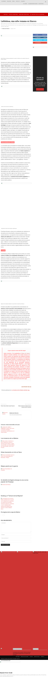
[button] (45, 1)
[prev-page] (1, 515)
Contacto (31, 656)
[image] (40, 66)
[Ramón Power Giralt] (24, 666)
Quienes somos (37, 656)
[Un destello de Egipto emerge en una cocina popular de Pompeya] (16, 472)
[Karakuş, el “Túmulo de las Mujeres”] (16, 488)
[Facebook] (2, 31)
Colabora (42, 656)
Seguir (45, 37)
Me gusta (44, 34)
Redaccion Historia (5, 28)
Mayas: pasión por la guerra (9, 466)
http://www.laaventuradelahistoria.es (16, 414)
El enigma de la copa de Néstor (10, 512)
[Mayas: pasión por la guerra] (16, 459)
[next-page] (3, 515)
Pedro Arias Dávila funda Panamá (8, 405)
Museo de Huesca (25, 353)
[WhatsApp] (8, 31)
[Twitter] (5, 31)
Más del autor (16, 424)
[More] (11, 31)
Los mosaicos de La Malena (9, 438)
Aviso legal (18, 656)
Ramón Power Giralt (6, 673)
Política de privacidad (24, 656)
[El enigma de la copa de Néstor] (16, 504)
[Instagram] (13, 416)
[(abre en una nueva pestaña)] (11, 390)
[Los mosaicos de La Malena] (16, 431)
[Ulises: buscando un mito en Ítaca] (16, 445)
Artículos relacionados (7, 424)
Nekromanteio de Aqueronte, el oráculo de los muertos (24, 406)
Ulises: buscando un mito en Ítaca (11, 452)
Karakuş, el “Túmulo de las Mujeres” (12, 496)
